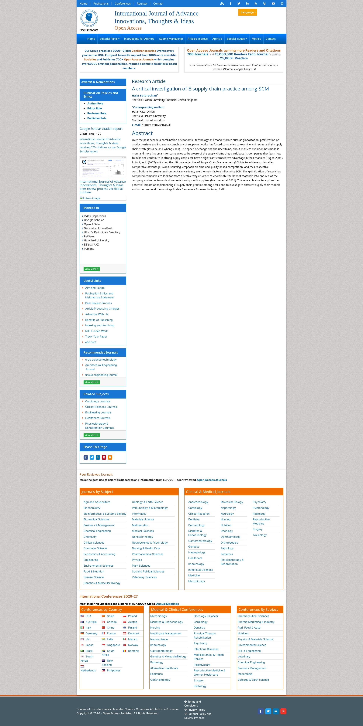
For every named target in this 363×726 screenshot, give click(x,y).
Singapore (113, 644)
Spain (110, 616)
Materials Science (143, 519)
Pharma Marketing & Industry (256, 621)
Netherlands (88, 670)
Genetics (193, 546)
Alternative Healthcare (164, 668)
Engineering (91, 559)
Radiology (259, 513)
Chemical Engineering (97, 530)
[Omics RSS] (256, 3)
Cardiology (195, 507)
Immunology (196, 563)
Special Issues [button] (236, 38)
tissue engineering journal (101, 374)
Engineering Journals (98, 412)
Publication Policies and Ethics (101, 95)
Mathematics (140, 525)
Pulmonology (261, 507)
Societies (90, 59)
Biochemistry (92, 507)
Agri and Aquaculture (97, 502)
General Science (94, 577)
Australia (91, 621)
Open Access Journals (139, 59)
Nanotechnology (142, 536)
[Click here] (222, 3)
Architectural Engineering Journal (101, 367)
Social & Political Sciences (148, 571)
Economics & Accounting (99, 554)
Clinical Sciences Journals (101, 406)
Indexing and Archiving (99, 325)
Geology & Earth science (253, 679)
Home (83, 3)
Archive (217, 38)
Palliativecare (202, 664)
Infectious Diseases (200, 569)
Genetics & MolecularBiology (168, 656)
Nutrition (226, 525)
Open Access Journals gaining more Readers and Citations (234, 50)
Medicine (194, 575)
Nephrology (228, 507)
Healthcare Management (166, 633)
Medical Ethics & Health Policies (209, 656)
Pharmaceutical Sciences (148, 554)
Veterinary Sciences (144, 577)
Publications (101, 3)
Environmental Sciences (99, 565)
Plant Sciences (141, 565)
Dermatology (196, 525)
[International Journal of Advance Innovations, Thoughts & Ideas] (89, 17)
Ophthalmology (230, 536)
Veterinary (244, 656)
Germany (91, 633)
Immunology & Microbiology (150, 507)
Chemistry (90, 536)
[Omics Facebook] (230, 3)
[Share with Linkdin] (98, 457)
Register (142, 3)
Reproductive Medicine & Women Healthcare (209, 672)
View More (91, 268)
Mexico (132, 639)
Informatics (139, 513)
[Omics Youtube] (273, 3)
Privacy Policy (196, 709)
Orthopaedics (229, 542)
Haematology (197, 552)
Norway (132, 644)
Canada (111, 621)
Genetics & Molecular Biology (102, 583)
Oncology (227, 530)
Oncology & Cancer (206, 616)
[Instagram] (283, 711)
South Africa (108, 652)
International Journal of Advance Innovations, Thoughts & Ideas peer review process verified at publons (103, 187)
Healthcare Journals (98, 417)
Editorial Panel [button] (108, 38)
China (110, 627)
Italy (88, 627)
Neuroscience (159, 639)
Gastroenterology (161, 650)
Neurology (227, 513)
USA (88, 616)
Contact (158, 3)
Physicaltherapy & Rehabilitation (232, 561)
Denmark (133, 633)
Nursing (225, 519)
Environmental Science (252, 644)
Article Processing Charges (102, 308)
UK (87, 639)
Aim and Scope (95, 287)
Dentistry (194, 519)
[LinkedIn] (276, 711)
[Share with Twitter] (92, 457)
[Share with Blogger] (110, 457)
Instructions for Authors (139, 38)
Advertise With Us (96, 314)
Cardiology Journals (98, 401)
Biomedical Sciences (96, 519)
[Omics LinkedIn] (247, 3)
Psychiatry (259, 502)
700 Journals (197, 54)
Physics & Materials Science (255, 639)
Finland (132, 627)
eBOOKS (90, 342)
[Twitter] (268, 711)
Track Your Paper (96, 336)
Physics (137, 559)
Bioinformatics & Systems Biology (105, 513)
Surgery (258, 529)
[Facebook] (261, 711)
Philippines (113, 670)
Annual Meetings (167, 603)
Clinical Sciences (94, 542)
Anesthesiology (198, 502)
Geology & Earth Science (147, 502)
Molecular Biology (232, 502)
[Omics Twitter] (238, 3)
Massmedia (245, 673)
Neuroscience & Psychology (150, 542)
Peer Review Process (98, 303)
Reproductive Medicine (261, 521)
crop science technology (101, 359)
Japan (89, 644)
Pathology (227, 548)
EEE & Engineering (249, 650)
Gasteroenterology (200, 540)
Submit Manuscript (171, 38)
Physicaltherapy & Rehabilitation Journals (99, 425)
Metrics (256, 38)
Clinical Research (199, 513)
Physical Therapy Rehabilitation (205, 635)
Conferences (123, 3)
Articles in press (198, 38)
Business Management (252, 668)
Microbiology (196, 581)
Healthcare (195, 558)
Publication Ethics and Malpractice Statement (99, 295)
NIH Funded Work (96, 331)
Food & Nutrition (94, 571)
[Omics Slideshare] (264, 3)
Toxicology (260, 535)
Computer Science (95, 548)
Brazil (88, 650)
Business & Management (99, 525)
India (109, 639)
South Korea (87, 658)
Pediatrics (227, 554)
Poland (132, 616)
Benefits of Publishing (99, 319)
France (111, 633)
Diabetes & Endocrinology (197, 533)
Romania (133, 650)
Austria (132, 621)
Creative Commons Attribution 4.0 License (151, 709)
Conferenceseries (144, 50)
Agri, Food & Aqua (249, 627)
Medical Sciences (143, 530)
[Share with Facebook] (86, 457)
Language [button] (247, 12)
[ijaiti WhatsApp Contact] (282, 3)
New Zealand (107, 662)
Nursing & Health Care (146, 548)
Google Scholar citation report (101, 129)
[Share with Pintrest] (104, 457)
